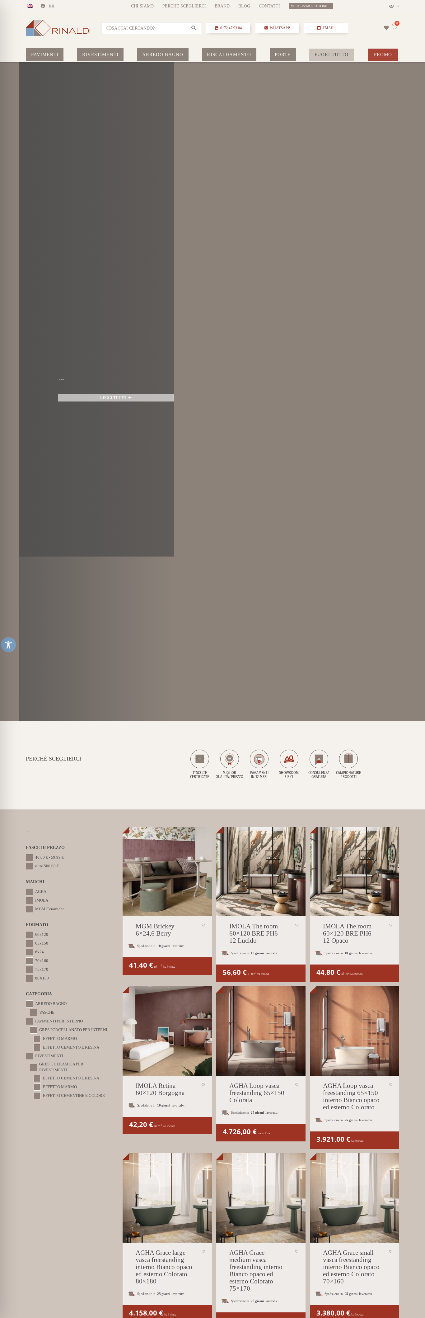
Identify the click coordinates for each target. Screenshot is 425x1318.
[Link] (151, 28)
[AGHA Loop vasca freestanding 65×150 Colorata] (261, 1031)
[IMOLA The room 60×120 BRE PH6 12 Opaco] (354, 871)
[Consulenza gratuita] (319, 764)
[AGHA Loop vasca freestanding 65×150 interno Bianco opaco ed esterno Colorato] (354, 1031)
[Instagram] (51, 6)
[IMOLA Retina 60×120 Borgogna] (167, 1031)
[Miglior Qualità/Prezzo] (229, 764)
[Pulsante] (386, 28)
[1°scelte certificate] (200, 764)
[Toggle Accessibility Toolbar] (8, 645)
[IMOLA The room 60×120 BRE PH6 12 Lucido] (261, 871)
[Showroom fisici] (289, 764)
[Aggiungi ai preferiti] (203, 925)
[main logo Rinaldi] (58, 28)
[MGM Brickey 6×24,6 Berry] (167, 871)
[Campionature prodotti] (348, 764)
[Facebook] (43, 6)
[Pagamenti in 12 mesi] (259, 764)
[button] (394, 6)
